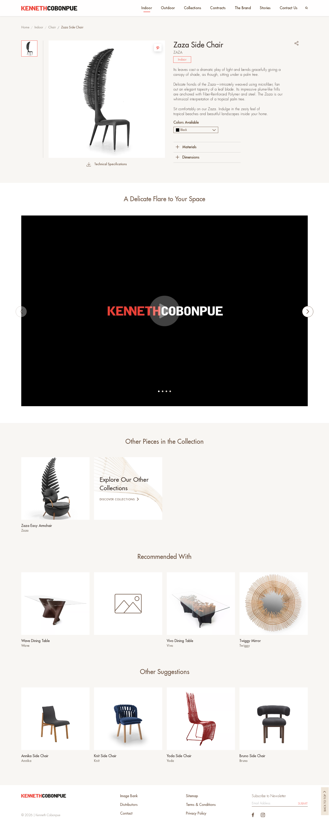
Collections (192, 8)
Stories (265, 8)
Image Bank (129, 796)
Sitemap (192, 796)
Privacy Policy (196, 813)
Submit (303, 803)
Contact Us (289, 8)
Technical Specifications (110, 164)
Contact (126, 813)
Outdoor (168, 8)
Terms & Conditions (201, 805)
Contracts (218, 8)
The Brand (243, 8)
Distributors (129, 805)
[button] (159, 391)
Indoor (146, 8)
